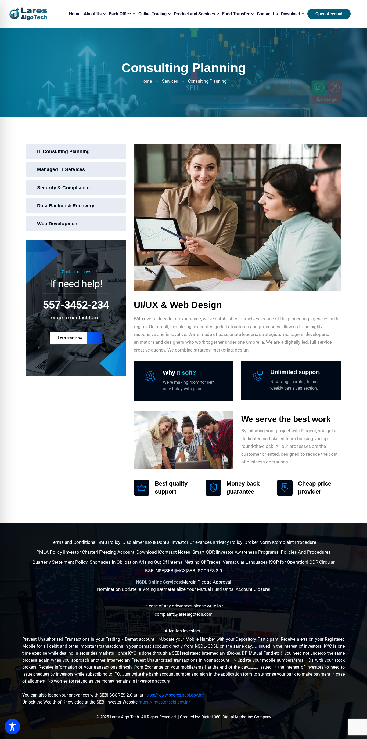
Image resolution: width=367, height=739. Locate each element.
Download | (147, 552)
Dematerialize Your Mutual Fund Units (196, 589)
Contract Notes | (175, 552)
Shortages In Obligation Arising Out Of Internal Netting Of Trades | (156, 562)
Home (146, 81)
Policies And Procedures (306, 552)
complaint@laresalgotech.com (184, 614)
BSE (149, 570)
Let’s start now (70, 338)
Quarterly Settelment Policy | (61, 562)
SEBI (170, 570)
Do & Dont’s (158, 542)
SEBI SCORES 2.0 (204, 570)
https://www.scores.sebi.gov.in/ (174, 695)
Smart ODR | (204, 552)
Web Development (58, 223)
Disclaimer (134, 542)
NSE (160, 570)
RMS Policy (109, 542)
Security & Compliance (63, 187)
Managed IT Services (61, 169)
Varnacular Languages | (246, 562)
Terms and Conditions (73, 542)
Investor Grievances (192, 542)
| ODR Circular (321, 562)
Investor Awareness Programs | (249, 552)
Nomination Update (117, 589)
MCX (181, 570)
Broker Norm (258, 542)
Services (170, 81)
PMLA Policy (49, 552)
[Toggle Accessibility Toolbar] (12, 726)
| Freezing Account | (116, 552)
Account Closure (252, 589)
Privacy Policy (228, 542)
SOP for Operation (288, 562)
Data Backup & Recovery (65, 205)
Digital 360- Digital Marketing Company (236, 717)
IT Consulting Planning (63, 151)
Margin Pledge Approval (206, 582)
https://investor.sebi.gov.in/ (164, 702)
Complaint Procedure (294, 542)
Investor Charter (80, 552)
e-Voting (148, 589)
